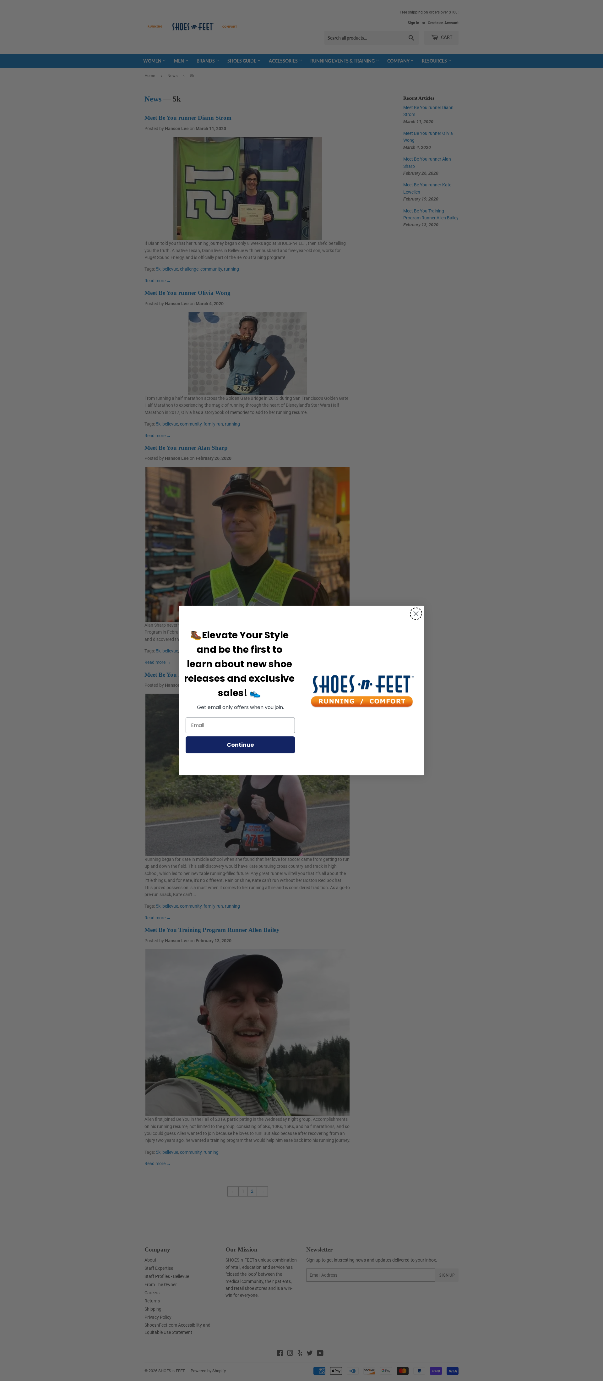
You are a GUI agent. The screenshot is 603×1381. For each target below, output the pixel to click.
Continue (240, 745)
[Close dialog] (415, 613)
